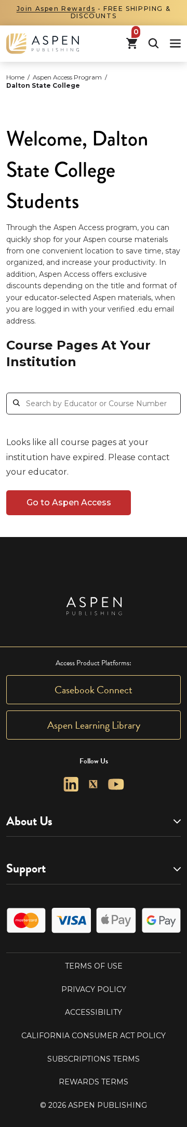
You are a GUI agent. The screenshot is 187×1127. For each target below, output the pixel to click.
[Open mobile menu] (175, 43)
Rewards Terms (93, 1081)
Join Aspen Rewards (56, 8)
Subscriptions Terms (93, 1059)
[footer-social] (70, 784)
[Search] (153, 43)
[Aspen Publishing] (42, 43)
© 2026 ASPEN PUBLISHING (93, 1105)
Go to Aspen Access (68, 502)
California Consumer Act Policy (93, 1035)
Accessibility (93, 1012)
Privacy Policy (93, 989)
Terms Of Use (94, 966)
